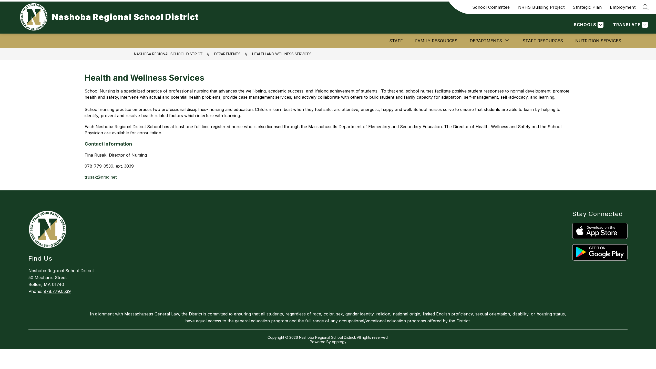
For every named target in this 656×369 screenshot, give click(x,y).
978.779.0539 (57, 291)
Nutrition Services (598, 40)
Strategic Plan (587, 7)
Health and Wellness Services (282, 54)
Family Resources (436, 40)
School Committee (491, 7)
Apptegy (339, 342)
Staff (396, 40)
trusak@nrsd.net (101, 177)
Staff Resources (542, 40)
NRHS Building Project (541, 7)
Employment (623, 7)
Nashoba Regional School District (168, 54)
